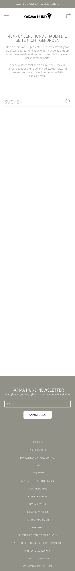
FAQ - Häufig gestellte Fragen (37, 481)
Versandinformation (37, 558)
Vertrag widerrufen (37, 519)
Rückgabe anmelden (37, 512)
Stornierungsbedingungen (37, 566)
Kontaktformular (37, 496)
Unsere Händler (37, 450)
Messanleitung (37, 504)
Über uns (37, 442)
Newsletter (37, 473)
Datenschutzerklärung (37, 550)
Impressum (37, 527)
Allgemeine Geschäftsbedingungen (37, 535)
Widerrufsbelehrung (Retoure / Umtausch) (38, 543)
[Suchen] (68, 102)
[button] (6, 16)
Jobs (37, 465)
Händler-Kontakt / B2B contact (37, 457)
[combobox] (37, 101)
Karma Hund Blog (37, 488)
